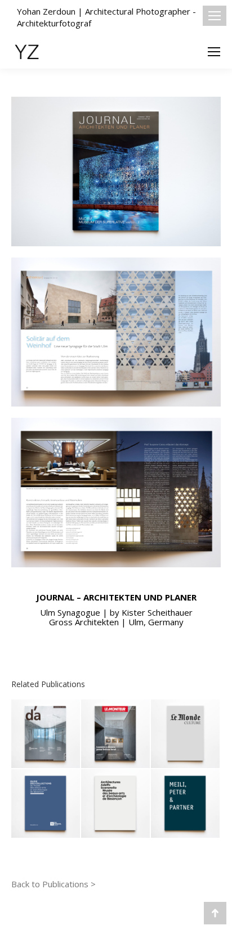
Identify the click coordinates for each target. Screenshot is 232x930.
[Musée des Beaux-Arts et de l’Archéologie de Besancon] (116, 804)
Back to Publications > (53, 884)
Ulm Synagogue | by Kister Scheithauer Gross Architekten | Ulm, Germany (116, 617)
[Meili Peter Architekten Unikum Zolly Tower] (186, 804)
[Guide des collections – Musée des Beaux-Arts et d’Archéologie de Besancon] (46, 804)
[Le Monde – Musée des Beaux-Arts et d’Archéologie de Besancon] (186, 734)
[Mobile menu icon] (214, 16)
